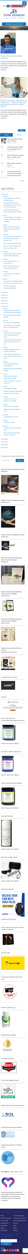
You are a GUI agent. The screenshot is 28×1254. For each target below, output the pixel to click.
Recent (19, 134)
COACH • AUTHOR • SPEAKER (14, 18)
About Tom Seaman (6, 1218)
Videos (15, 1228)
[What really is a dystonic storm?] (3, 167)
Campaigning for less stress (11, 416)
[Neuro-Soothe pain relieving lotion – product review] (3, 159)
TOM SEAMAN (14, 15)
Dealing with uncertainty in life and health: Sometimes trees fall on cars (13, 341)
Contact (15, 1230)
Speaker (3, 1228)
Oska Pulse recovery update (11, 57)
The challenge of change (10, 388)
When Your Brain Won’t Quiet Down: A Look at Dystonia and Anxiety (12, 229)
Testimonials (4, 1230)
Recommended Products (19, 1220)
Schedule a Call (4, 1223)
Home (2, 1215)
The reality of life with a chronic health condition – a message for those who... (15, 173)
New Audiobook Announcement (12, 243)
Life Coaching (4, 1220)
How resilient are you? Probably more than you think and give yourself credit (12, 238)
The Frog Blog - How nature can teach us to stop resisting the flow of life (12, 356)
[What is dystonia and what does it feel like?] (3, 143)
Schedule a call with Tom (14, 24)
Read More (4, 69)
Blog (14, 1225)
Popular (6, 134)
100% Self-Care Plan (9, 422)
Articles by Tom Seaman (19, 1218)
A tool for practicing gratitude (12, 322)
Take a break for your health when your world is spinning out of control (13, 335)
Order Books (4, 1225)
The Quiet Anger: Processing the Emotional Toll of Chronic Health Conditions (12, 219)
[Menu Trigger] (24, 3)
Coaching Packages (18, 1215)
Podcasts (15, 1223)
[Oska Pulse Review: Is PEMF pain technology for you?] (3, 151)
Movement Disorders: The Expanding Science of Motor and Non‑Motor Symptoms (12, 205)
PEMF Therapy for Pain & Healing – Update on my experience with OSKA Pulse (14, 103)
